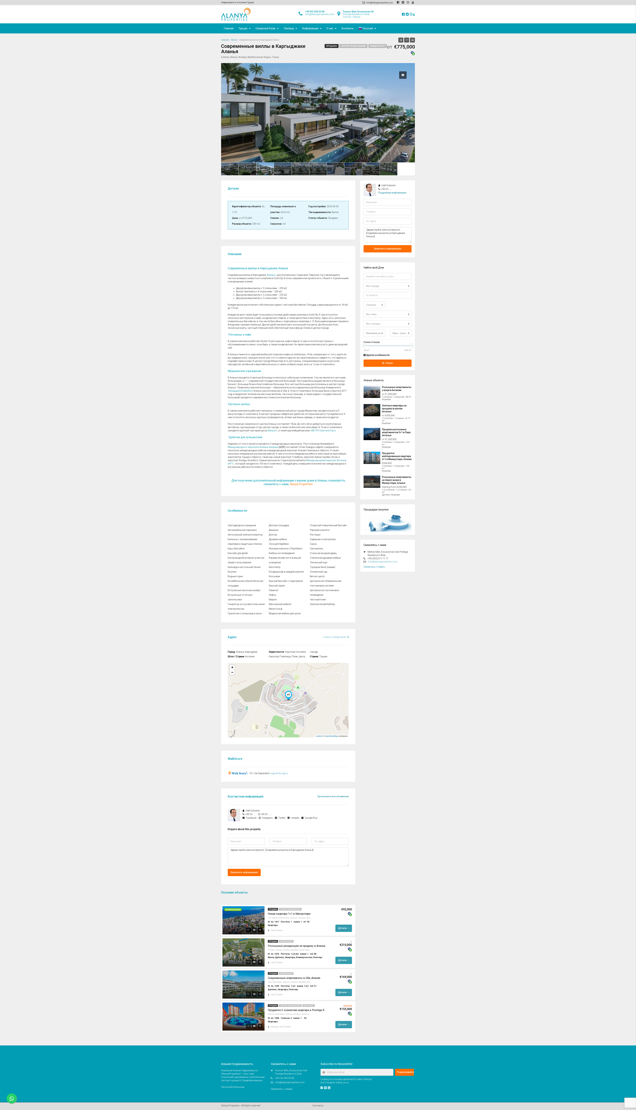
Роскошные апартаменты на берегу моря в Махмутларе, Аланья (396, 480)
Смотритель (316, 548)
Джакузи (273, 530)
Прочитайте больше (232, 1087)
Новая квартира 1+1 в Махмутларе (289, 913)
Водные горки (235, 576)
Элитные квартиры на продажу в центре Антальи (394, 408)
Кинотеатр (274, 567)
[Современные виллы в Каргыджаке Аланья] (288, 695)
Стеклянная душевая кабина (325, 557)
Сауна (313, 544)
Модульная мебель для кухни (285, 613)
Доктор (273, 534)
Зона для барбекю (279, 544)
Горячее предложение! (353, 46)
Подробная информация (392, 192)
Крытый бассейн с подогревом (286, 581)
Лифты (272, 595)
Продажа (331, 46)
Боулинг (232, 571)
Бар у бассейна (236, 548)
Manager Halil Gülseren (281, 1027)
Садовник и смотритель (323, 539)
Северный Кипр (265, 28)
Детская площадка (279, 525)
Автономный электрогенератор (245, 534)
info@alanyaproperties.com (382, 561)
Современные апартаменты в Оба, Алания (294, 978)
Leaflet (319, 736)
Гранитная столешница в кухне (245, 613)
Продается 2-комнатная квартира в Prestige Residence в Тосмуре (297, 1010)
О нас (330, 28)
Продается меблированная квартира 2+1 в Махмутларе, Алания (397, 456)
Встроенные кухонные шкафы (244, 590)
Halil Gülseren (277, 930)
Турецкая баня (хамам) (322, 567)
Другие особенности (378, 355)
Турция (243, 28)
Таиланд (289, 28)
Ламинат (273, 590)
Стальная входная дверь (323, 553)
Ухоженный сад (318, 571)
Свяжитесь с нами (374, 566)
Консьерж (274, 576)
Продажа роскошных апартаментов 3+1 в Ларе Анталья (396, 432)
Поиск (389, 363)
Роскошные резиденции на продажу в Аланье (296, 945)
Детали (342, 928)
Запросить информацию (244, 872)
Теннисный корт (318, 562)
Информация (310, 28)
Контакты (348, 28)
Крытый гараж (277, 585)
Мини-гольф (275, 608)
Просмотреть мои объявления (333, 796)
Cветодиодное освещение (242, 525)
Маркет (273, 599)
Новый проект (377, 46)
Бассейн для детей (238, 553)
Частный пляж (318, 599)
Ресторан (315, 534)
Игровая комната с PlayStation (285, 548)
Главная (229, 28)
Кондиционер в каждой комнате (286, 571)
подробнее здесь (279, 773)
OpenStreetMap (331, 736)
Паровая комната (319, 530)
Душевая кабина (278, 539)
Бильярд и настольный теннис (244, 567)
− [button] (232, 672)
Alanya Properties (301, 484)
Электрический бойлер (322, 604)
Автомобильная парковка (242, 530)
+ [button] (232, 667)
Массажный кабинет (280, 604)
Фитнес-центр (317, 576)
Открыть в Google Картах (335, 637)
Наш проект (308, 1006)
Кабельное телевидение (282, 553)
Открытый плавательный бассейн (328, 525)
